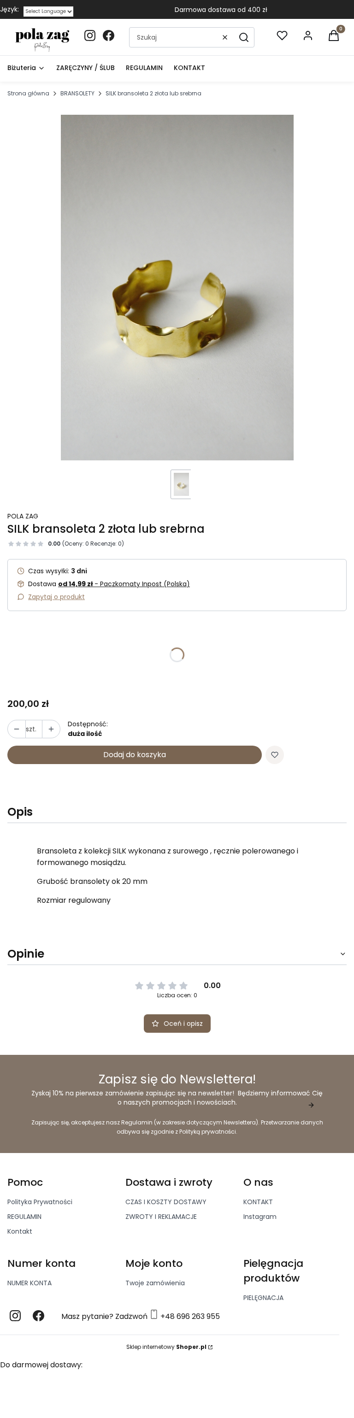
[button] (244, 37)
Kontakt (19, 1231)
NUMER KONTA (29, 1283)
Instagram (260, 1216)
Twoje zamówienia (155, 1283)
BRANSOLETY (77, 93)
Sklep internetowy (166, 1347)
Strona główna (28, 93)
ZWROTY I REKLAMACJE (161, 1216)
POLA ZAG (22, 516)
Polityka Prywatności (39, 1201)
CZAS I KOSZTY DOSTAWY (165, 1201)
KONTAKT (258, 1201)
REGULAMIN (24, 1216)
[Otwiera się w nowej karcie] (15, 1316)
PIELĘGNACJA (263, 1297)
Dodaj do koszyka (134, 754)
